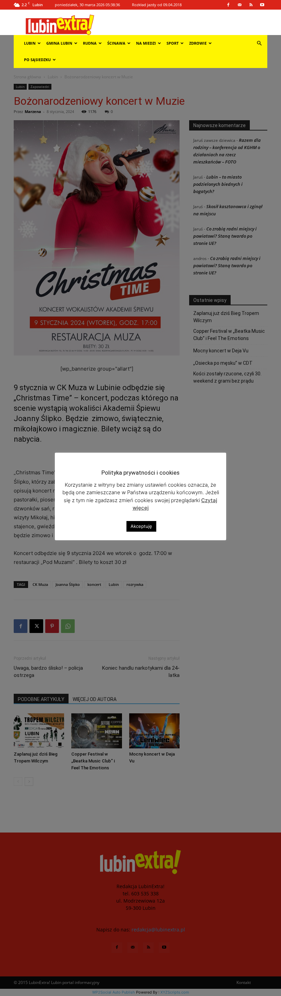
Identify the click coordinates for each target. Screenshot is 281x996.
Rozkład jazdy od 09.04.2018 (157, 4)
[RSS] (251, 5)
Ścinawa (116, 43)
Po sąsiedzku (37, 59)
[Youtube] (262, 5)
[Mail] (239, 5)
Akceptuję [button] (141, 526)
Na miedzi (146, 43)
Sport (173, 43)
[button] (259, 43)
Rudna (90, 43)
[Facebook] (228, 5)
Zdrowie (198, 43)
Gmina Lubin (59, 43)
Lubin (30, 43)
